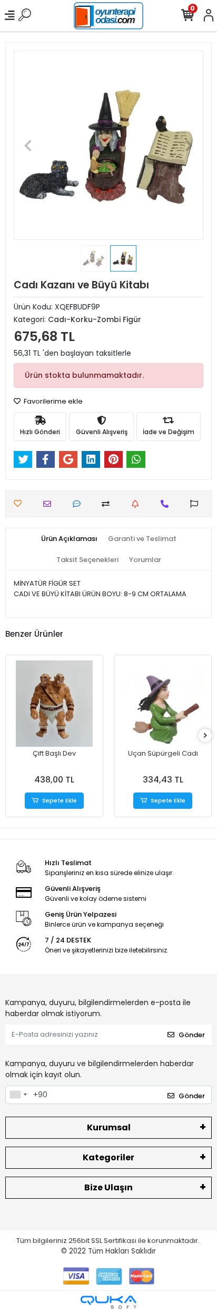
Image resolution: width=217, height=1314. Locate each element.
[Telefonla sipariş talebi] (167, 503)
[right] (205, 736)
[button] (28, 145)
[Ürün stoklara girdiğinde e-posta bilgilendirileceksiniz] (137, 503)
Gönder (192, 1035)
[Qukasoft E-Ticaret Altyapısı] (108, 1302)
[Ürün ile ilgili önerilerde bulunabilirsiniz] (197, 503)
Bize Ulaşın (108, 1187)
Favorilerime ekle (52, 401)
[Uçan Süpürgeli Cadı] (163, 703)
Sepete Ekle (59, 800)
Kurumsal (109, 1127)
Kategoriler (108, 1157)
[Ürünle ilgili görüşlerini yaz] (79, 503)
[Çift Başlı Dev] (54, 703)
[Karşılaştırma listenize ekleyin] (108, 503)
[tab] (69, 538)
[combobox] (18, 1095)
